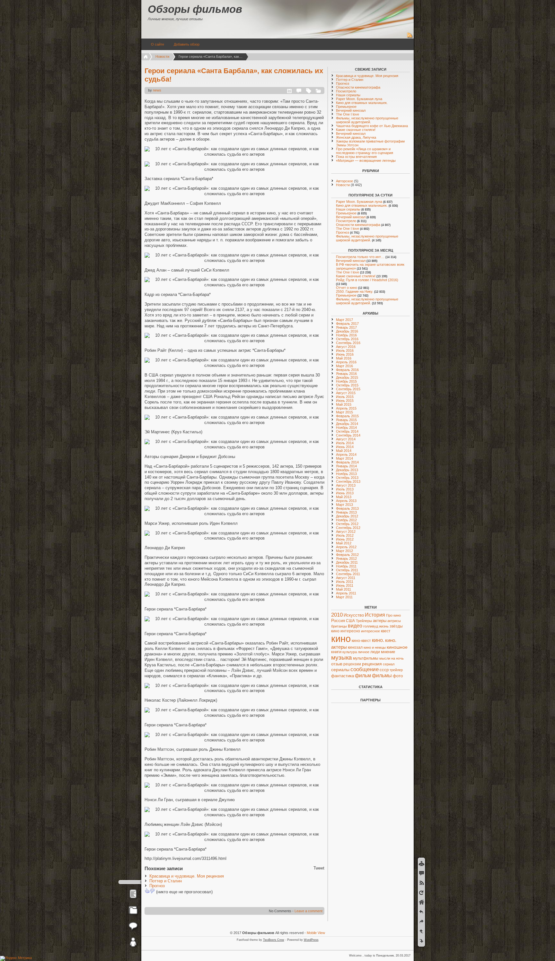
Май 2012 (343, 543)
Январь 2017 (346, 327)
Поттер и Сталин (165, 881)
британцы (339, 626)
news (157, 90)
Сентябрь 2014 (348, 435)
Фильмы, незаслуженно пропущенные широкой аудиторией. (367, 120)
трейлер (396, 670)
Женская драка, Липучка (356, 137)
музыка (341, 657)
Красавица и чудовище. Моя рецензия (186, 876)
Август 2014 (346, 439)
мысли (384, 658)
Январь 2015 (346, 420)
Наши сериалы (348, 95)
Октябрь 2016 (347, 339)
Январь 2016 (346, 374)
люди (375, 652)
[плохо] (152, 890)
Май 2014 (343, 451)
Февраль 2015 (347, 416)
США (350, 621)
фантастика (342, 675)
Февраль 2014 (347, 462)
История (375, 615)
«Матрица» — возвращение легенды (366, 160)
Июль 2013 (345, 489)
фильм (363, 675)
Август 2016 (346, 347)
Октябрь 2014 (347, 431)
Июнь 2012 (345, 539)
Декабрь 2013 (347, 470)
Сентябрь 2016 (348, 343)
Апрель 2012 (346, 547)
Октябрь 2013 (347, 478)
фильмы (382, 675)
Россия (338, 620)
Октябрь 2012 (347, 524)
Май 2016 (343, 358)
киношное (397, 647)
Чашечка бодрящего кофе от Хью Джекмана (372, 126)
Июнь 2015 (345, 401)
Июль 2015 (345, 397)
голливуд (370, 626)
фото (398, 675)
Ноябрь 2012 (346, 520)
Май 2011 (343, 589)
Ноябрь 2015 (346, 381)
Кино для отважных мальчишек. (362, 103)
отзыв (336, 664)
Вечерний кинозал (351, 110)
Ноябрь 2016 (346, 335)
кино (341, 638)
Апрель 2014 (346, 454)
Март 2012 (344, 551)
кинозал (355, 647)
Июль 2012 (345, 535)
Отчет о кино (346, 288)
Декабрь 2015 (347, 377)
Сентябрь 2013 (348, 481)
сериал (388, 664)
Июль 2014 (345, 443)
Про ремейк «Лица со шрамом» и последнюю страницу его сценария (364, 151)
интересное (370, 631)
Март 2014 (344, 458)
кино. (378, 640)
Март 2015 (344, 412)
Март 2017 (344, 320)
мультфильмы (365, 658)
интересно (350, 631)
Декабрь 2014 (347, 424)
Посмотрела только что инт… (360, 257)
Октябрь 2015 (347, 385)
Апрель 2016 (346, 362)
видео (355, 625)
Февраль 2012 (347, 555)
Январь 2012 (346, 558)
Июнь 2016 (345, 354)
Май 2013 (343, 497)
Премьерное (346, 106)
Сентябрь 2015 (348, 389)
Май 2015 (343, 404)
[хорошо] (147, 890)
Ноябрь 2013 (346, 474)
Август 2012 (346, 531)
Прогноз (157, 885)
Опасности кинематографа (358, 87)
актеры (379, 620)
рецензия (372, 663)
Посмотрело (346, 91)
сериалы (340, 669)
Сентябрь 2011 (348, 574)
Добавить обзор (186, 44)
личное (363, 652)
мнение (388, 652)
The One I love (347, 114)
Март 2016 (344, 366)
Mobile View (316, 933)
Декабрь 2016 (347, 331)
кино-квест (361, 640)
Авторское (344, 181)
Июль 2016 (345, 350)
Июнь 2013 (345, 493)
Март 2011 (344, 597)
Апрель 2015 (346, 408)
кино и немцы (375, 647)
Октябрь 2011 (347, 570)
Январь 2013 (346, 512)
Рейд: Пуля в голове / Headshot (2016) (367, 280)
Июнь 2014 (345, 447)
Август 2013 (346, 485)
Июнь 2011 (344, 585)
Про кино (393, 615)
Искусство (354, 615)
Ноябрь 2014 (346, 427)
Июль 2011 (344, 582)
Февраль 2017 (347, 323)
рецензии (352, 664)
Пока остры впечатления (356, 157)
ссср (384, 669)
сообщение (364, 669)
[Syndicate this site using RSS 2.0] (410, 37)
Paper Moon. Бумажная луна (359, 99)
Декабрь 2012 (347, 516)
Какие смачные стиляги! (355, 130)
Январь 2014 (346, 466)
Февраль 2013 (347, 508)
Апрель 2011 (346, 593)
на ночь (397, 658)
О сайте (157, 44)
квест (386, 631)
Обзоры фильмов (195, 9)
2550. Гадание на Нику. (354, 291)
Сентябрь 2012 (348, 528)
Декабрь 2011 (347, 562)
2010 (337, 615)
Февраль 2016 (347, 370)
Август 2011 (345, 578)
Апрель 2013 (346, 501)
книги (336, 652)
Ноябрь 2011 (346, 566)
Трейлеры (364, 621)
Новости (162, 56)
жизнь (384, 626)
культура (349, 652)
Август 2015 (346, 393)
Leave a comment (308, 911)
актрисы (394, 621)
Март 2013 (344, 504)
